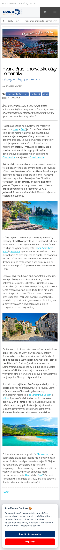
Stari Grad (47, 248)
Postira (37, 394)
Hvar (15, 129)
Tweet (5, 492)
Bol (30, 394)
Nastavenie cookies (30, 525)
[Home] (3, 21)
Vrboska (15, 251)
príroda (46, 94)
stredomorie (35, 94)
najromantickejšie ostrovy (17, 94)
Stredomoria (37, 157)
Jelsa (5, 251)
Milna (5, 398)
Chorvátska (8, 157)
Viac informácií (12, 525)
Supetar (46, 394)
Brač (23, 129)
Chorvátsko (43, 454)
